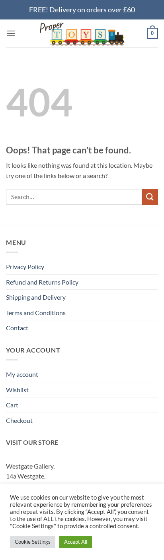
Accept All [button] (75, 542)
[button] (11, 33)
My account (22, 374)
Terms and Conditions (36, 312)
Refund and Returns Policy (42, 282)
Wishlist (17, 389)
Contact (17, 327)
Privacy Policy (25, 266)
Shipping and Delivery (36, 297)
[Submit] (150, 196)
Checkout (19, 420)
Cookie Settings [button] (33, 542)
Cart (12, 405)
